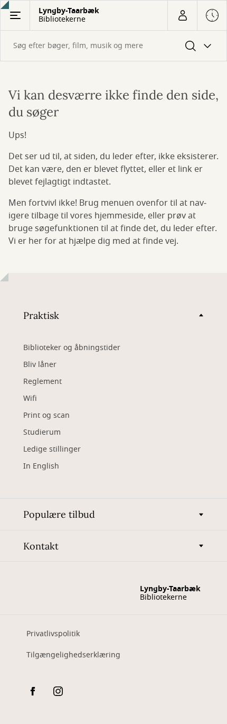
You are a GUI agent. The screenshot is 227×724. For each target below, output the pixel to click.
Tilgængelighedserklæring (73, 655)
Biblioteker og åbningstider (71, 347)
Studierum (42, 432)
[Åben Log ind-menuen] (182, 15)
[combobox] (113, 46)
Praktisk (41, 315)
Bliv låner (39, 364)
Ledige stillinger (52, 449)
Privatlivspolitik (53, 633)
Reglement (42, 381)
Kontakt (41, 546)
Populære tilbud (59, 514)
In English (41, 466)
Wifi (30, 398)
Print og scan (46, 415)
